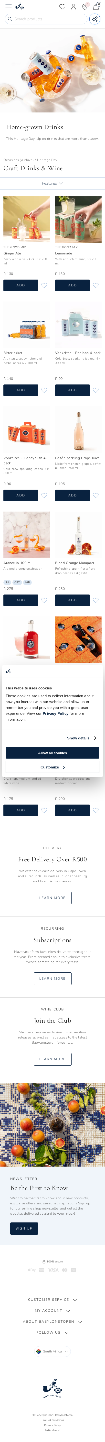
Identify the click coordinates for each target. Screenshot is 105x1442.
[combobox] (52, 1351)
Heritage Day (47, 160)
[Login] (73, 7)
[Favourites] (62, 7)
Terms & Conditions (52, 1420)
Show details (78, 738)
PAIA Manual (52, 1430)
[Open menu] (8, 7)
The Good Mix (14, 247)
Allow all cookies (52, 753)
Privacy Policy (56, 713)
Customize (50, 767)
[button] (52, 1299)
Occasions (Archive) (18, 160)
